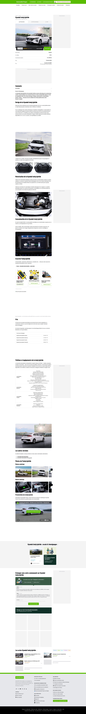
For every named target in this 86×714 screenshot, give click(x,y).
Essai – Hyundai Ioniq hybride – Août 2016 (26, 266)
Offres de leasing (57, 678)
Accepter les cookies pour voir (33, 511)
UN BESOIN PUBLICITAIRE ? (58, 698)
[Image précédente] (52, 472)
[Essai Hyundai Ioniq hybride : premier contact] (36, 551)
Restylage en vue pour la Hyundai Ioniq (59, 654)
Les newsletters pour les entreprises (41, 687)
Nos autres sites (37, 693)
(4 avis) (30, 48)
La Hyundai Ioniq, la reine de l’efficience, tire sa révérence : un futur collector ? (32, 654)
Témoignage (65, 650)
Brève (69, 650)
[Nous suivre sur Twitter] (18, 689)
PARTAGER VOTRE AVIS (38, 676)
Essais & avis (24, 5)
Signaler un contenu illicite (57, 709)
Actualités (18, 5)
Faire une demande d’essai (59, 680)
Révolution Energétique (39, 697)
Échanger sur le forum (58, 687)
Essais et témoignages (19, 91)
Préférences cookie (34, 709)
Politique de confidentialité (26, 709)
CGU (63, 709)
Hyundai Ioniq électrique (23, 456)
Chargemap (37, 702)
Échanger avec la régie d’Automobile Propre (60, 700)
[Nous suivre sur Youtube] (20, 689)
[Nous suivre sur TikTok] (24, 689)
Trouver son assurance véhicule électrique (61, 682)
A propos (17, 691)
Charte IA (50, 709)
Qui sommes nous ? (20, 693)
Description (17, 88)
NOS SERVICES (55, 676)
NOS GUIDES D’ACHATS (57, 690)
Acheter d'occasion (60, 5)
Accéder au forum (36, 582)
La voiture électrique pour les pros (59, 695)
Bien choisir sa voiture (32, 5)
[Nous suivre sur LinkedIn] (26, 689)
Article (59, 650)
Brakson (60, 710)
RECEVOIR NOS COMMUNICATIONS (40, 683)
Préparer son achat (42, 5)
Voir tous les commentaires (33, 603)
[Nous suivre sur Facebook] (16, 689)
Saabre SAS (49, 710)
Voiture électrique (27, 656)
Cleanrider (37, 695)
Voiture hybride (33, 559)
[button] (33, 595)
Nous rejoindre (19, 697)
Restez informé (47, 48)
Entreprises (68, 5)
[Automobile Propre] (21, 2)
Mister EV (37, 699)
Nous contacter (19, 695)
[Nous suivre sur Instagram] (22, 689)
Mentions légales (45, 709)
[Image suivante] (52, 470)
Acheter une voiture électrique (58, 692)
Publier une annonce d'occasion (60, 685)
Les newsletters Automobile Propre (41, 685)
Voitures (19, 15)
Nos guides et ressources (39, 689)
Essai (62, 650)
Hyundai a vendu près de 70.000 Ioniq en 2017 (32, 660)
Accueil (16, 15)
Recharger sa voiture (51, 5)
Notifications (40, 709)
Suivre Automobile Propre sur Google (42, 690)
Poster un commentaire (27, 582)
